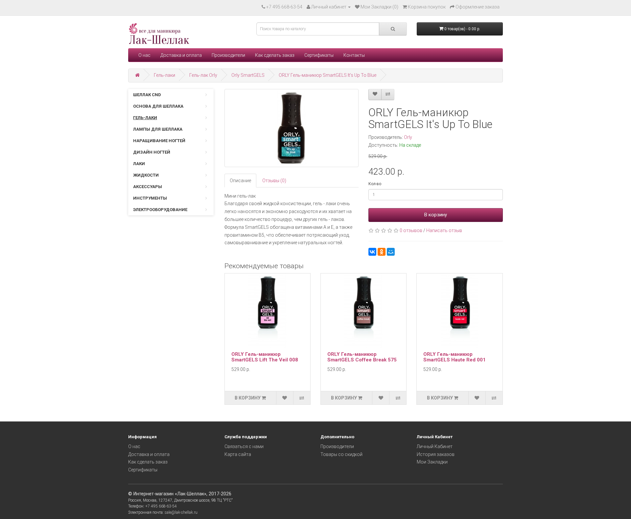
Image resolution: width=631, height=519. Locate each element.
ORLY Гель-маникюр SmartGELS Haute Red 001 (454, 357)
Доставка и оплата (181, 55)
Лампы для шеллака (157, 129)
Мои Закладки (432, 462)
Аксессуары (147, 186)
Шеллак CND (147, 94)
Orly (408, 137)
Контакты (354, 55)
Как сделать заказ (274, 55)
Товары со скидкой (341, 454)
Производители (228, 55)
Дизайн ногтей (151, 152)
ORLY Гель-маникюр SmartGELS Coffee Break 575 (362, 357)
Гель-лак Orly (203, 75)
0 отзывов (411, 230)
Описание (240, 180)
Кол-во (374, 184)
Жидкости (146, 175)
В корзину (435, 215)
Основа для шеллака (158, 106)
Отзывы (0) (274, 180)
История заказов (436, 454)
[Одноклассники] (382, 252)
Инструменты (150, 198)
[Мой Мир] (391, 252)
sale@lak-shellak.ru (181, 512)
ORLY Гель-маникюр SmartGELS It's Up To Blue (327, 75)
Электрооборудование (160, 209)
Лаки (139, 163)
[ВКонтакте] (372, 252)
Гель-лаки (164, 75)
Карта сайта (237, 454)
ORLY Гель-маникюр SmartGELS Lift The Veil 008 (264, 357)
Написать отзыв (444, 230)
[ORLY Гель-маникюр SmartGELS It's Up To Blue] (291, 128)
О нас (144, 55)
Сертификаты (319, 55)
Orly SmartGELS (248, 75)
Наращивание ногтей (159, 140)
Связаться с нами (244, 446)
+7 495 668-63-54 (284, 7)
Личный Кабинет (435, 446)
